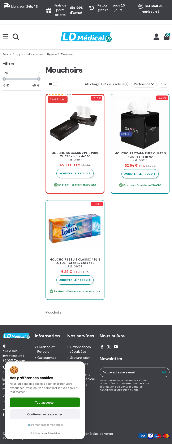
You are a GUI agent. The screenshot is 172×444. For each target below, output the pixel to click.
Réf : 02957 (75, 160)
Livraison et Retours (46, 349)
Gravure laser (80, 357)
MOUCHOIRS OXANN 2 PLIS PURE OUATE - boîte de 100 (75, 154)
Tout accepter (45, 402)
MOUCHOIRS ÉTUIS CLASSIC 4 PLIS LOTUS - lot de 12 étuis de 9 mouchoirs (75, 263)
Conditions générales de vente (89, 433)
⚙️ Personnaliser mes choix (45, 424)
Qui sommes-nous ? (47, 359)
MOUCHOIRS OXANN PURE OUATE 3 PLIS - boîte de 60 (140, 155)
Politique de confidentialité (45, 433)
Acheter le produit (140, 174)
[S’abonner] (164, 372)
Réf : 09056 (140, 160)
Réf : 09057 (75, 266)
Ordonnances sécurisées (80, 349)
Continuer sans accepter (45, 414)
